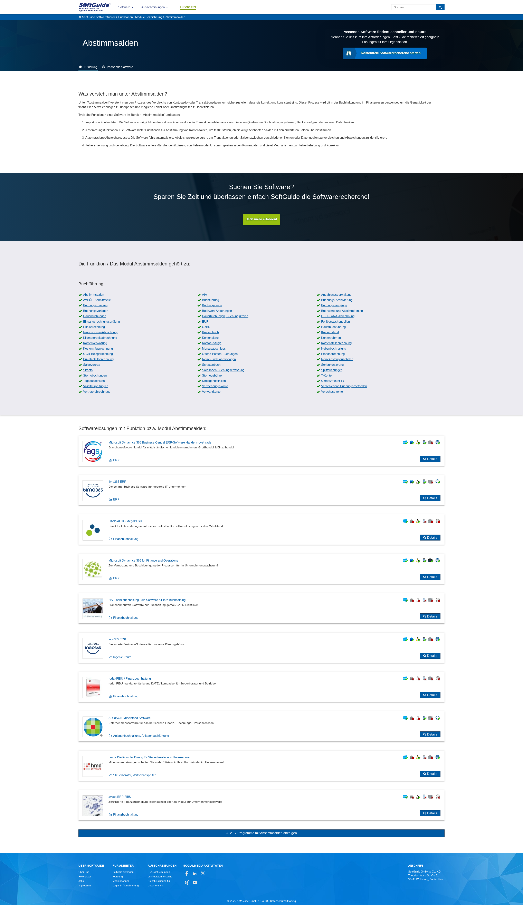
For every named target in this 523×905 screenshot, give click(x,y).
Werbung (118, 876)
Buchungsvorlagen (95, 310)
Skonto (88, 370)
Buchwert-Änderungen (217, 310)
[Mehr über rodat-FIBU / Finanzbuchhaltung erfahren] (261, 687)
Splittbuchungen (331, 370)
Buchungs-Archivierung (336, 300)
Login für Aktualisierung (126, 885)
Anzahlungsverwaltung (336, 294)
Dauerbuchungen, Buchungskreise (225, 316)
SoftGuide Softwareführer (98, 17)
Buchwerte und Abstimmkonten (342, 310)
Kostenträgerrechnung (98, 348)
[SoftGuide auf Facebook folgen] (186, 873)
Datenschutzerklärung (283, 901)
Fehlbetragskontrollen (335, 321)
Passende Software (120, 67)
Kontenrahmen (331, 337)
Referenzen (85, 876)
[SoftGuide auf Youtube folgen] (194, 882)
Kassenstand (330, 332)
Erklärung (90, 67)
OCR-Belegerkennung (98, 354)
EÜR (205, 321)
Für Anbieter (188, 7)
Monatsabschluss (214, 348)
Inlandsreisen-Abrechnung (100, 332)
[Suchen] (440, 7)
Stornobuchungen (95, 375)
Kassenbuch (210, 332)
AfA (204, 294)
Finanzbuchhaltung (125, 539)
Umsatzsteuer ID (332, 380)
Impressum (84, 885)
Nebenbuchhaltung (333, 348)
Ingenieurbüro (122, 657)
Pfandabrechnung (333, 354)
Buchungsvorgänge (334, 305)
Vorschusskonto (332, 391)
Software (124, 7)
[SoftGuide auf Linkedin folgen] (194, 873)
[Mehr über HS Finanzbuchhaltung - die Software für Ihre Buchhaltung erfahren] (261, 608)
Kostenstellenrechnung (336, 343)
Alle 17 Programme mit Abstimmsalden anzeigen (261, 833)
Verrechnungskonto (215, 386)
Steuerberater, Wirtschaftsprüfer (134, 775)
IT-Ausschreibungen (159, 872)
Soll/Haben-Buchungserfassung (223, 370)
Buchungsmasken (95, 305)
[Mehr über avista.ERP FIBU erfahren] (261, 805)
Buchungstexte (212, 305)
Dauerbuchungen (94, 316)
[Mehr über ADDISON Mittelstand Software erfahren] (261, 726)
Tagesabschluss (94, 380)
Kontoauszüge (211, 343)
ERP (116, 460)
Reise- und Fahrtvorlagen (219, 359)
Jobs (81, 881)
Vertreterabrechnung (96, 391)
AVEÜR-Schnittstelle (97, 300)
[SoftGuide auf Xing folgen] (186, 882)
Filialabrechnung (94, 327)
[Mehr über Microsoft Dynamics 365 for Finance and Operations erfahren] (261, 569)
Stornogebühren (212, 375)
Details (432, 459)
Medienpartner (121, 881)
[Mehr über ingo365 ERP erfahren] (261, 648)
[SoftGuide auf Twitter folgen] (202, 873)
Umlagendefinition (214, 380)
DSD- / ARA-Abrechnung (337, 316)
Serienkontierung (332, 364)
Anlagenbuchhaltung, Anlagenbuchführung (141, 735)
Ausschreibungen (153, 7)
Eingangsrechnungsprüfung (101, 321)
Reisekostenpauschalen (337, 359)
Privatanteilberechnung (98, 359)
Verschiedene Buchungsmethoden (344, 386)
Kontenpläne (210, 337)
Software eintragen (123, 872)
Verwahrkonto (211, 391)
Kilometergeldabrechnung (100, 337)
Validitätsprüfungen (95, 386)
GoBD (206, 327)
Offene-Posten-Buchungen (220, 354)
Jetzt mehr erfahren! (261, 219)
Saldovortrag (91, 364)
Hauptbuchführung (333, 327)
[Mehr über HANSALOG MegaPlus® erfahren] (261, 529)
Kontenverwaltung (95, 343)
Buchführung (210, 300)
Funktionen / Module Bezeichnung (140, 17)
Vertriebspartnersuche (160, 876)
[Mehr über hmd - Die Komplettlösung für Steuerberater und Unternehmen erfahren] (261, 766)
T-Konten (327, 375)
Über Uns (83, 872)
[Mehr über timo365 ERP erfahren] (261, 490)
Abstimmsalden (175, 17)
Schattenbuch (211, 364)
